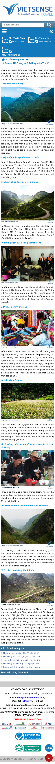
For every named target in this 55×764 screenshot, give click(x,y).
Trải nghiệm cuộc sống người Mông (22, 242)
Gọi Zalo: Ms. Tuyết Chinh (5, 40)
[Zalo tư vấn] (49, 748)
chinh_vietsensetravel (10, 41)
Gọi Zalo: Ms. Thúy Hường (5, 50)
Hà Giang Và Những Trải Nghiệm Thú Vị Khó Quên (23, 663)
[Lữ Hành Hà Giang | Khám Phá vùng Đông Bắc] (3, 59)
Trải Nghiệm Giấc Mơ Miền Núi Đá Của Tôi (23, 660)
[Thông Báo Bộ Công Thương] (28, 741)
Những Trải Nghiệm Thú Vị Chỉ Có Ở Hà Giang (23, 653)
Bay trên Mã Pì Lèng (13, 83)
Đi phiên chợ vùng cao (15, 307)
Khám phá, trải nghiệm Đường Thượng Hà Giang (23, 667)
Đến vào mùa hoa (13, 380)
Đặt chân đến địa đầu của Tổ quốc (21, 157)
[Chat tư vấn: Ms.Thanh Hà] (36, 41)
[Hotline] (49, 758)
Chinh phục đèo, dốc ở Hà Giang (21, 182)
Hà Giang (10, 162)
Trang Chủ (27, 10)
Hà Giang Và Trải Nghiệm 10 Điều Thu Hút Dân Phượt (23, 656)
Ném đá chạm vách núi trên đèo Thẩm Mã (26, 505)
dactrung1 (10, 51)
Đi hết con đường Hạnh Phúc (19, 570)
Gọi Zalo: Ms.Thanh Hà (31, 40)
